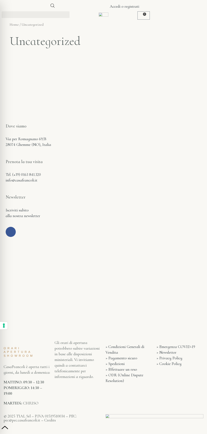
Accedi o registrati (124, 6)
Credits (50, 420)
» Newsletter (166, 352)
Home (14, 24)
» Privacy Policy (169, 358)
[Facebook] (11, 232)
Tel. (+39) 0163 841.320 (23, 174)
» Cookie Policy (169, 363)
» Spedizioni (115, 363)
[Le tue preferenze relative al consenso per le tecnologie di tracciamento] (4, 325)
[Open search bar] (53, 6)
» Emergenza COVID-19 (175, 346)
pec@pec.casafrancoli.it (22, 420)
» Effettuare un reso (121, 369)
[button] (36, 14)
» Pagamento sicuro (121, 358)
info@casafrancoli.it (21, 180)
